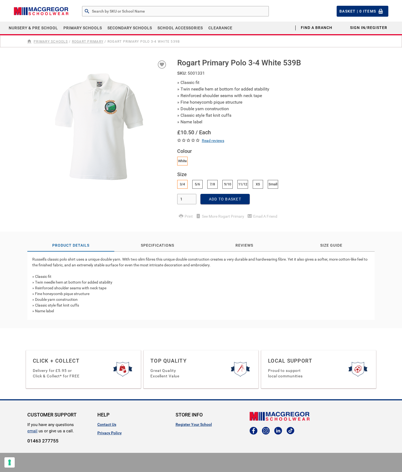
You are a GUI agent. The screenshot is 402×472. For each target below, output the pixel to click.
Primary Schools (82, 28)
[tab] (201, 286)
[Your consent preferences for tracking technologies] (9, 462)
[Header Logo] (41, 11)
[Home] (30, 41)
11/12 (242, 184)
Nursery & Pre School (33, 28)
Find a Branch (316, 27)
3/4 (182, 184)
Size (182, 174)
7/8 (212, 184)
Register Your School (194, 424)
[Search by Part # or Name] (87, 11)
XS (258, 184)
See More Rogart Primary (223, 216)
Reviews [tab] (244, 245)
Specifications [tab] (157, 245)
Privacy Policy (109, 433)
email (32, 431)
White (182, 161)
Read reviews (213, 140)
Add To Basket (225, 199)
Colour (184, 151)
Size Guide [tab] (331, 245)
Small (273, 184)
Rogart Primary (88, 41)
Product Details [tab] (70, 245)
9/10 (227, 184)
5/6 (197, 184)
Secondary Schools (129, 28)
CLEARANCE (220, 28)
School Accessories (180, 28)
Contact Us (106, 424)
